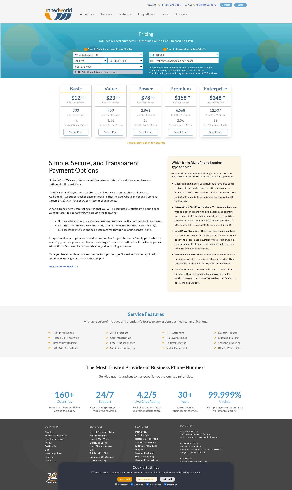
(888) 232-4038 (83, 66)
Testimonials (51, 446)
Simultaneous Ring (144, 456)
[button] (76, 72)
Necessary (123, 484)
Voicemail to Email (144, 453)
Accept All (125, 479)
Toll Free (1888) (118, 60)
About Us (86, 14)
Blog (47, 449)
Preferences (155, 484)
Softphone (140, 449)
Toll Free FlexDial (99, 453)
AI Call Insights (143, 435)
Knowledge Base (53, 453)
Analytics (138, 484)
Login (240, 4)
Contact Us (50, 460)
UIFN (92, 449)
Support (180, 14)
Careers (49, 457)
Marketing (172, 484)
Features (124, 14)
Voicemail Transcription (147, 460)
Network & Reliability (56, 435)
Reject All (167, 479)
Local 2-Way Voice (99, 439)
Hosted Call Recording (146, 438)
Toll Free (79, 60)
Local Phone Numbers (101, 446)
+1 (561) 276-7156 (170, 4)
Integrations (146, 14)
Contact (226, 4)
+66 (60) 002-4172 (206, 4)
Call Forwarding (98, 460)
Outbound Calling (98, 442)
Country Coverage (54, 439)
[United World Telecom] (58, 14)
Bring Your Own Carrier (102, 457)
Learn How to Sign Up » (63, 266)
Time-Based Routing (145, 442)
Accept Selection (146, 479)
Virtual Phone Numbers (102, 432)
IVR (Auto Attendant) (146, 446)
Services (105, 14)
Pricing (166, 13)
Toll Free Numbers (99, 435)
